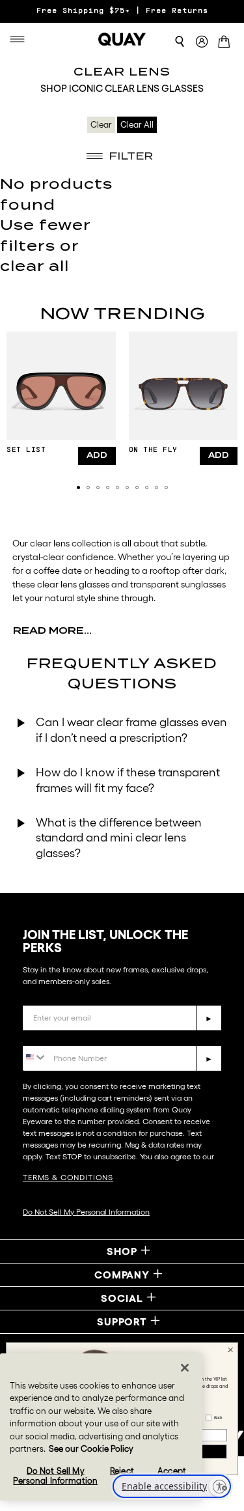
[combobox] (35, 1057)
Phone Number (60, 1035)
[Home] (122, 39)
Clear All (137, 125)
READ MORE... (52, 630)
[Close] (184, 1367)
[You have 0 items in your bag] (226, 43)
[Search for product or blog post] (179, 41)
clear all (34, 266)
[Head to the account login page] (201, 42)
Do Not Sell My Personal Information (86, 1211)
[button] (78, 487)
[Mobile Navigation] (20, 39)
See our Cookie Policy (91, 1449)
